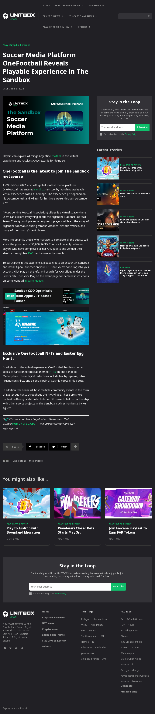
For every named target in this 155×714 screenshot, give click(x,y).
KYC (30, 253)
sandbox (39, 189)
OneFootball (19, 460)
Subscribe (142, 127)
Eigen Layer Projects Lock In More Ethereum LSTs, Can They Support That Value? (135, 273)
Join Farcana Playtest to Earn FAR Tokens (128, 530)
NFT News (125, 267)
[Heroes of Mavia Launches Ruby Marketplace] (108, 246)
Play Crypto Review (16, 45)
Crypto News (127, 191)
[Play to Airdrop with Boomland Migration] (108, 168)
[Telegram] (5, 648)
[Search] (149, 16)
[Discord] (16, 648)
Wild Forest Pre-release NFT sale (135, 194)
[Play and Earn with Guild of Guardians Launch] (108, 220)
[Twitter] (10, 648)
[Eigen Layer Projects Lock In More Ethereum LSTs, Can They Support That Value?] (108, 272)
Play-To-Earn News (53, 617)
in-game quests (34, 280)
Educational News (53, 634)
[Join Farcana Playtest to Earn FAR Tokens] (128, 503)
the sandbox (36, 460)
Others (46, 646)
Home (45, 611)
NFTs (52, 372)
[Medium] (22, 648)
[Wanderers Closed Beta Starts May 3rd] (77, 503)
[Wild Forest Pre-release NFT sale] (108, 194)
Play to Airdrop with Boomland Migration (131, 169)
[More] (75, 447)
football (56, 156)
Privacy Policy (130, 134)
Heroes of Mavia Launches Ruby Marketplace (134, 247)
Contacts (127, 685)
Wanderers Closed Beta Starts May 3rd (76, 530)
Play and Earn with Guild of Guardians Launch (134, 220)
